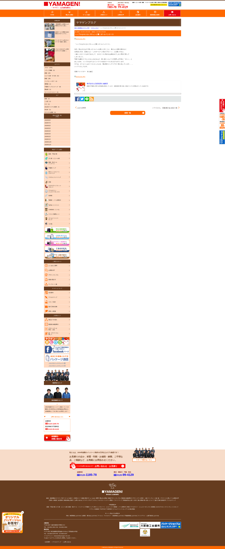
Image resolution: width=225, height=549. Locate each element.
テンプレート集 (152, 498)
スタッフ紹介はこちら (144, 460)
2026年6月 (48, 125)
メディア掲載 (48, 70)
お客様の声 (176, 498)
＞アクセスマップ (56, 542)
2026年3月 (48, 133)
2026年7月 (48, 123)
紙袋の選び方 (85, 498)
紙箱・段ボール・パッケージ (76, 507)
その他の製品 (131, 509)
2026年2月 (48, 136)
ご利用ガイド (77, 498)
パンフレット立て (49, 81)
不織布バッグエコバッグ (51, 86)
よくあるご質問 (94, 498)
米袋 (128, 507)
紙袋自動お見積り (69, 500)
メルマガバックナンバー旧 (57, 365)
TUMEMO (109, 509)
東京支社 (46, 529)
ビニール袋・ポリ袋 (50, 75)
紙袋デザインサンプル (114, 498)
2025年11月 (48, 144)
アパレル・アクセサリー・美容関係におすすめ (111, 515)
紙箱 (46, 73)
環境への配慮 (53, 500)
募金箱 (46, 89)
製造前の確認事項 (126, 498)
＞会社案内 (47, 542)
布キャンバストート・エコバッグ (103, 507)
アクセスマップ (171, 500)
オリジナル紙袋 (49, 112)
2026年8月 (48, 120)
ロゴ (46, 104)
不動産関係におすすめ (131, 515)
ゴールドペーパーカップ (119, 509)
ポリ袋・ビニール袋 (61, 507)
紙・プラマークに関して (164, 498)
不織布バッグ (89, 507)
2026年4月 (48, 131)
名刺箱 (153, 507)
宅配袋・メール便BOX (119, 507)
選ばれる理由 (103, 498)
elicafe (46, 109)
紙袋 (46, 78)
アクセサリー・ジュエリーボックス (140, 507)
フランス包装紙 (94, 509)
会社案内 (60, 500)
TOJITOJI (102, 509)
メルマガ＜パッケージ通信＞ (106, 500)
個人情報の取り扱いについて (158, 4)
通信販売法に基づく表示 (130, 500)
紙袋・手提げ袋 (51, 507)
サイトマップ (118, 500)
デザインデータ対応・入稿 (139, 498)
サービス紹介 (68, 498)
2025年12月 (48, 142)
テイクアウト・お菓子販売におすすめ (148, 515)
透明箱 (46, 84)
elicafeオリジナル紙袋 (51, 107)
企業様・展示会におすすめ (89, 515)
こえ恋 (46, 101)
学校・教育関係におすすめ (73, 515)
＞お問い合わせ (66, 542)
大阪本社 (46, 523)
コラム (95, 500)
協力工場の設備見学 (160, 500)
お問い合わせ (78, 500)
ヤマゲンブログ (87, 500)
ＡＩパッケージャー (50, 92)
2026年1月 (48, 139)
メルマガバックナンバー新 (57, 363)
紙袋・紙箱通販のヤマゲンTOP (55, 498)
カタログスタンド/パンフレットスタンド (167, 507)
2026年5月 (48, 128)
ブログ (46, 67)
